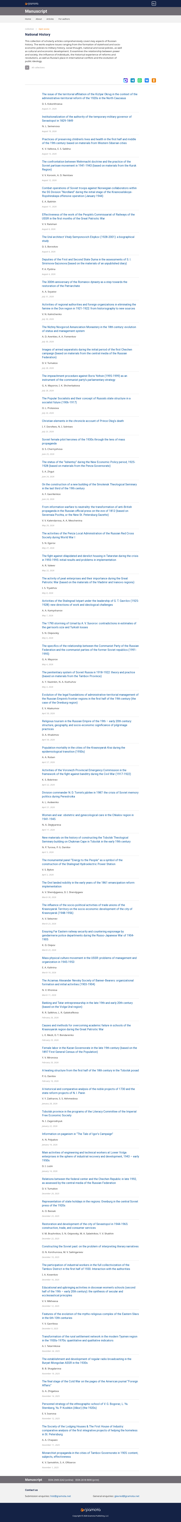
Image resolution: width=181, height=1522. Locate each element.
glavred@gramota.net (126, 1496)
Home (28, 18)
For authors (64, 18)
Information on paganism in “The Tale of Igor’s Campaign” (77, 1134)
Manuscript (36, 11)
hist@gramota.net (60, 1496)
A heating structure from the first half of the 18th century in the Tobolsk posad (90, 1070)
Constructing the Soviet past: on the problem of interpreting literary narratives (90, 1246)
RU (153, 3)
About (39, 18)
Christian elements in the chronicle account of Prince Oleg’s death (83, 421)
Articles (50, 18)
